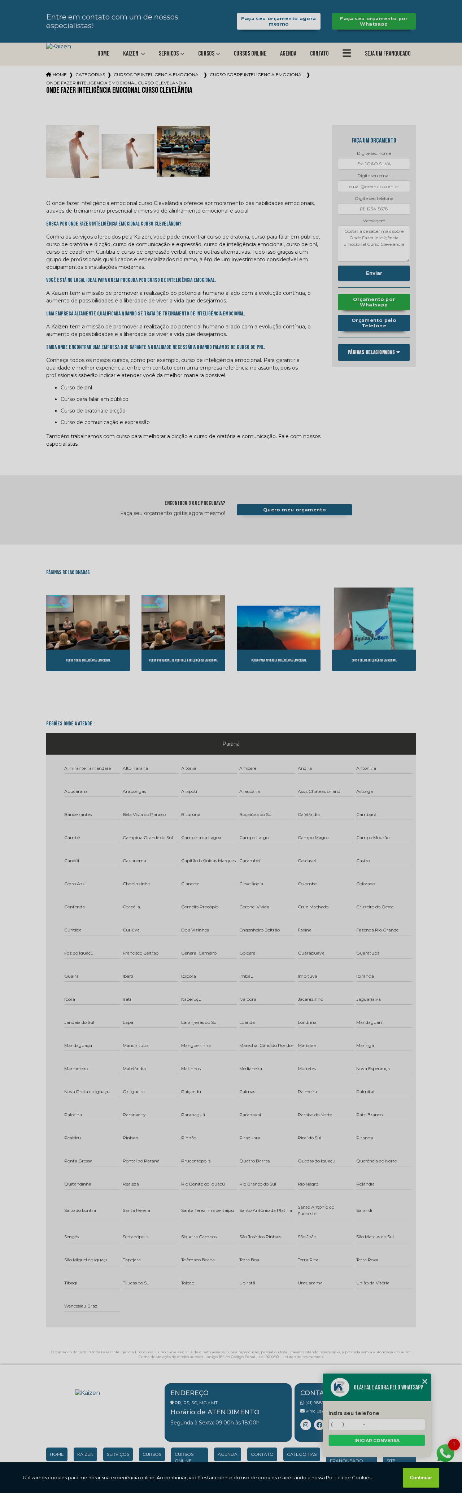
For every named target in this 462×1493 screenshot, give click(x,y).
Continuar (421, 1477)
